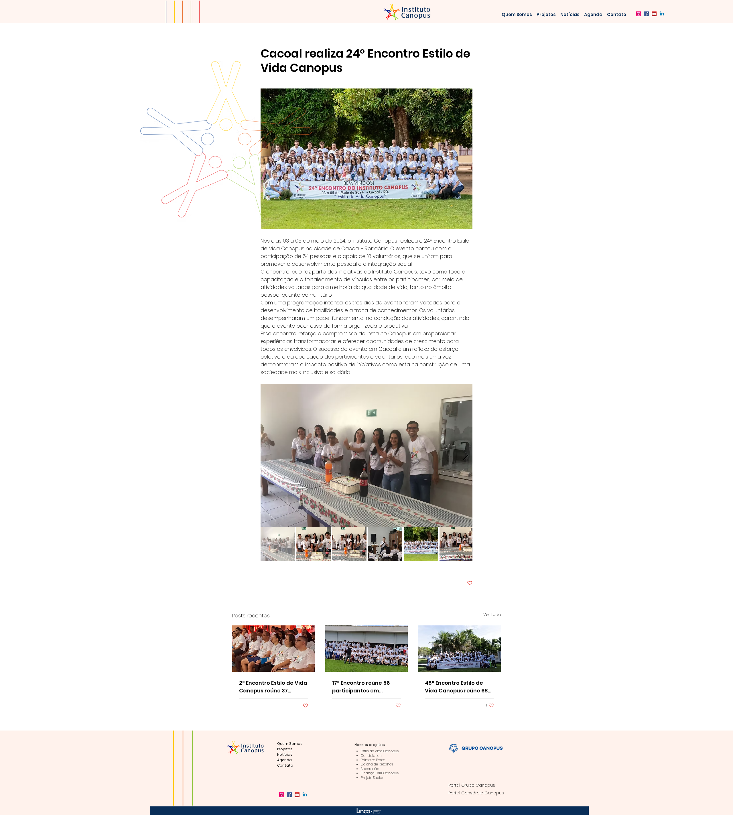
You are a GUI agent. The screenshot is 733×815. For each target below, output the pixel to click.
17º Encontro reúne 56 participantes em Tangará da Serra (361, 686)
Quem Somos (289, 743)
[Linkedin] (661, 13)
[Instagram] (638, 13)
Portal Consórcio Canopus (476, 793)
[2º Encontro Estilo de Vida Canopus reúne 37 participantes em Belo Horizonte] (273, 648)
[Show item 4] (385, 544)
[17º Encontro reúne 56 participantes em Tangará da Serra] (366, 648)
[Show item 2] (313, 544)
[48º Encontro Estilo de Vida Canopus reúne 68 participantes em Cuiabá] (459, 648)
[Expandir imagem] (366, 455)
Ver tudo (492, 614)
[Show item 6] (457, 544)
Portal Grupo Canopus (471, 785)
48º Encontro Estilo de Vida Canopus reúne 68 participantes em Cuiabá (459, 686)
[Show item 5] (421, 544)
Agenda (284, 759)
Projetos (284, 749)
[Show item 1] (278, 544)
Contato (285, 765)
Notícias (284, 754)
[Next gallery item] (465, 455)
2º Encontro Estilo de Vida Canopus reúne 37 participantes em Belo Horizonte (273, 686)
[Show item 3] (349, 544)
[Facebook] (646, 13)
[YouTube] (654, 13)
